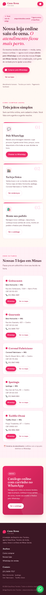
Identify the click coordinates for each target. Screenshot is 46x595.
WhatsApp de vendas (11, 561)
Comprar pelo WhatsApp (17, 70)
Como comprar (8, 553)
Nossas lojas (7, 557)
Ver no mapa (23, 301)
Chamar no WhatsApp (17, 154)
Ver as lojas (9, 77)
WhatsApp (11, 301)
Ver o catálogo (14, 232)
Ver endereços (14, 193)
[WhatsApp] (40, 589)
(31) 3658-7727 (9, 571)
